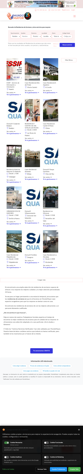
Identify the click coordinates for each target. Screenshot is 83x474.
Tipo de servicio (15, 33)
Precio (53, 33)
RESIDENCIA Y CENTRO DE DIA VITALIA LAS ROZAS (31, 126)
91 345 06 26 (42, 10)
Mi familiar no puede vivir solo (51, 371)
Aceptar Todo (74, 469)
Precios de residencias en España (39, 366)
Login (73, 10)
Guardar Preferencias (58, 469)
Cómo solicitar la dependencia (61, 366)
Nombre (23, 33)
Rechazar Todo (42, 469)
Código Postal (66, 33)
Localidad (44, 33)
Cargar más (42, 280)
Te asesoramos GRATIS (41, 351)
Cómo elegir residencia (19, 366)
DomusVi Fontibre (31, 255)
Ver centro (10, 92)
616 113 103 (55, 10)
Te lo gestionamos (13, 94)
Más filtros (69, 60)
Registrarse (66, 10)
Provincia (33, 33)
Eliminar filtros (56, 45)
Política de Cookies (8, 469)
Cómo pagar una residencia (30, 371)
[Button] (73, 16)
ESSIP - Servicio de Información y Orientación (13, 85)
